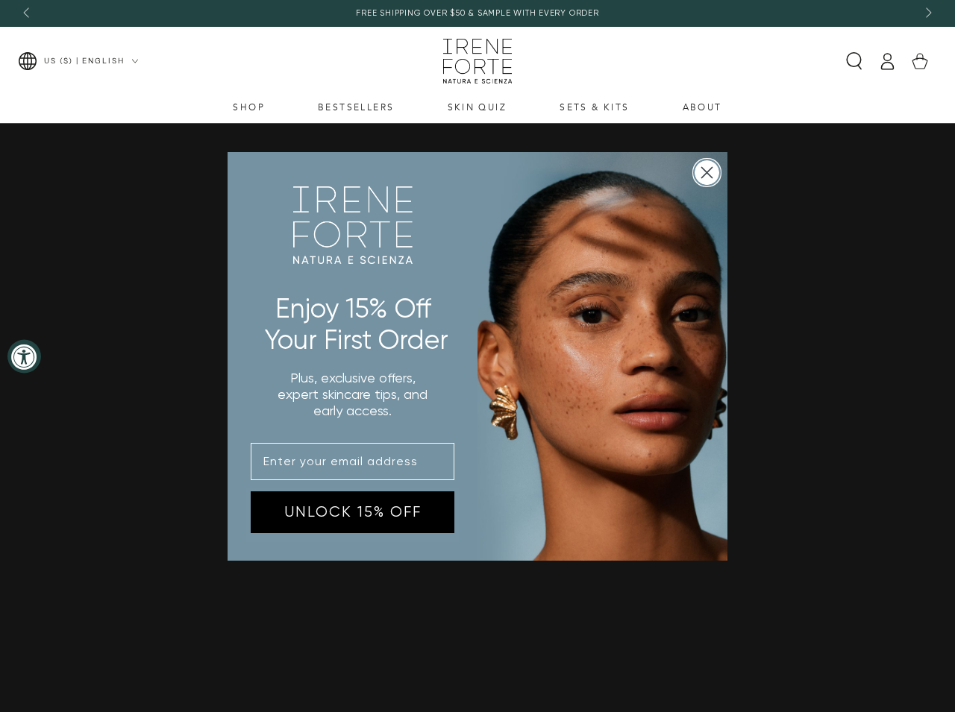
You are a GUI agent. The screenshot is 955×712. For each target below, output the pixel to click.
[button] (854, 61)
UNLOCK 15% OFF (353, 511)
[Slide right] (927, 13)
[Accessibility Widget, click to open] (24, 356)
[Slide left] (27, 13)
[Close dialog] (707, 173)
